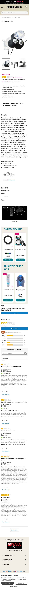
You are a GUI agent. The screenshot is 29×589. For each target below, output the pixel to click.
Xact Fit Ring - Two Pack (20, 249)
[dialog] (14, 581)
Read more (9, 580)
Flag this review (5, 394)
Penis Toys (10, 17)
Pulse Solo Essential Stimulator (20, 290)
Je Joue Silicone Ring (8, 249)
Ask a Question (5, 81)
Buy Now (8, 260)
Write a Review (18, 77)
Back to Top (13, 530)
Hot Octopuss (11, 180)
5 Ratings (12, 77)
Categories (4, 17)
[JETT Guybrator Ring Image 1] (14, 40)
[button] (2, 7)
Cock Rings (17, 17)
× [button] (27, 574)
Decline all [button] (21, 583)
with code (14, 1)
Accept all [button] (7, 583)
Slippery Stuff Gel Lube (8, 289)
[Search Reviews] (25, 353)
